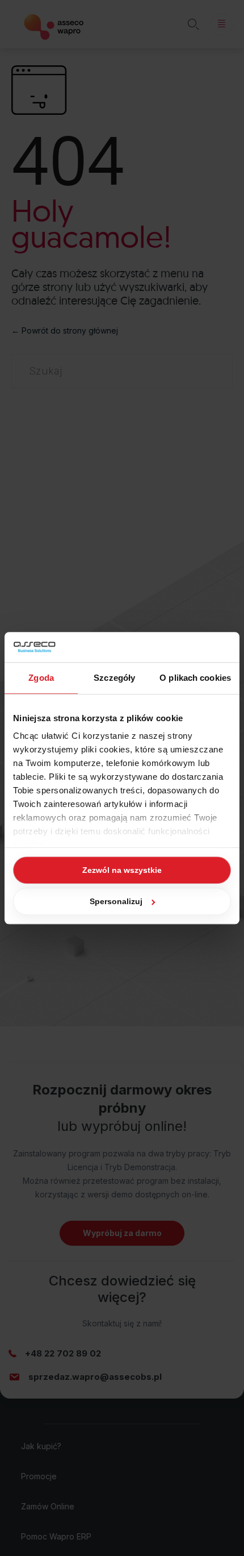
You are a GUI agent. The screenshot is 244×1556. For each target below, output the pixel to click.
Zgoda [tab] (41, 678)
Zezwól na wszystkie (122, 870)
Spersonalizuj (116, 901)
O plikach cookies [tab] (195, 678)
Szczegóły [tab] (114, 678)
